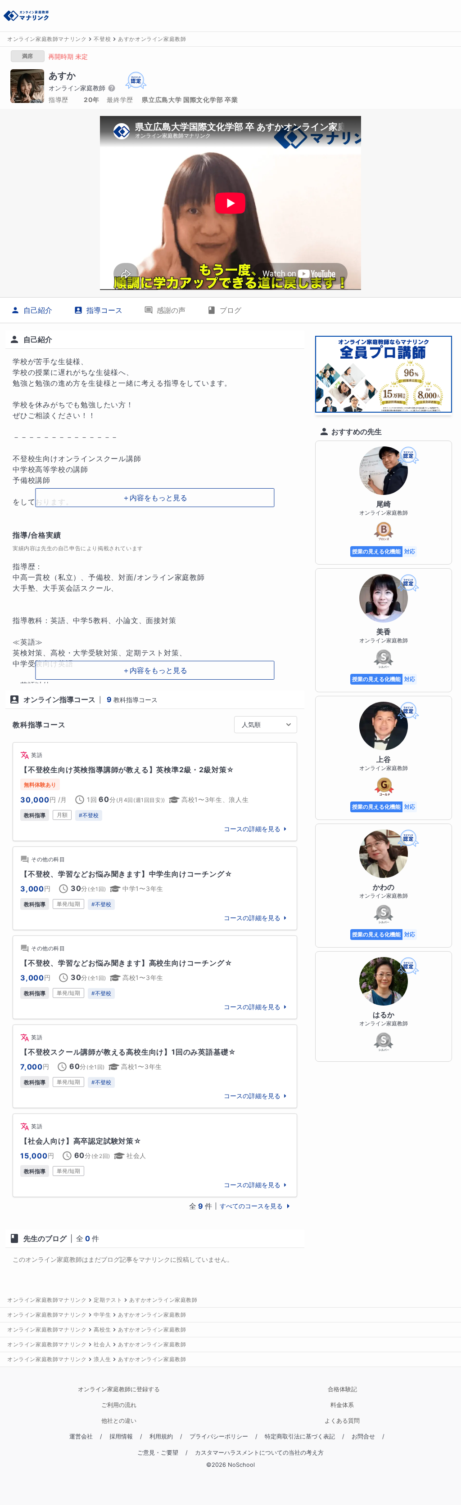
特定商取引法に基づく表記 (300, 1436)
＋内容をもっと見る (154, 497)
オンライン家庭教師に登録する (119, 1389)
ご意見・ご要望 (157, 1452)
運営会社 (81, 1436)
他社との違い (118, 1420)
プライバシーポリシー (219, 1436)
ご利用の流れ (118, 1405)
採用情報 (121, 1436)
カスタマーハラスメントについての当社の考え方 (259, 1452)
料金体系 (342, 1405)
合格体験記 (342, 1389)
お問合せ (363, 1436)
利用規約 (161, 1436)
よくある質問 (342, 1420)
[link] (155, 791)
